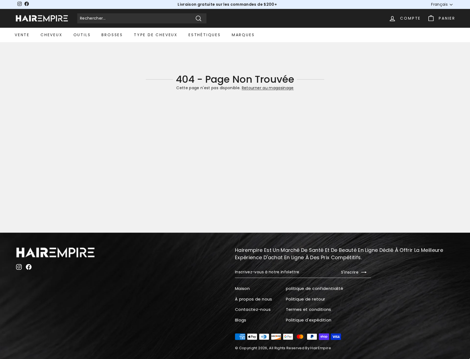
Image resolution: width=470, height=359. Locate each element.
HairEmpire (320, 348)
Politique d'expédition (309, 320)
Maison (242, 288)
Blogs (240, 320)
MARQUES (243, 35)
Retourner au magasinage (268, 88)
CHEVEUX (52, 35)
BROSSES (112, 35)
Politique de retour (305, 299)
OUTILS (82, 35)
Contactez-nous (253, 309)
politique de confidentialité (315, 288)
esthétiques (204, 35)
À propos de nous (253, 299)
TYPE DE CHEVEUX (156, 35)
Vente (22, 35)
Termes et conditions (308, 309)
